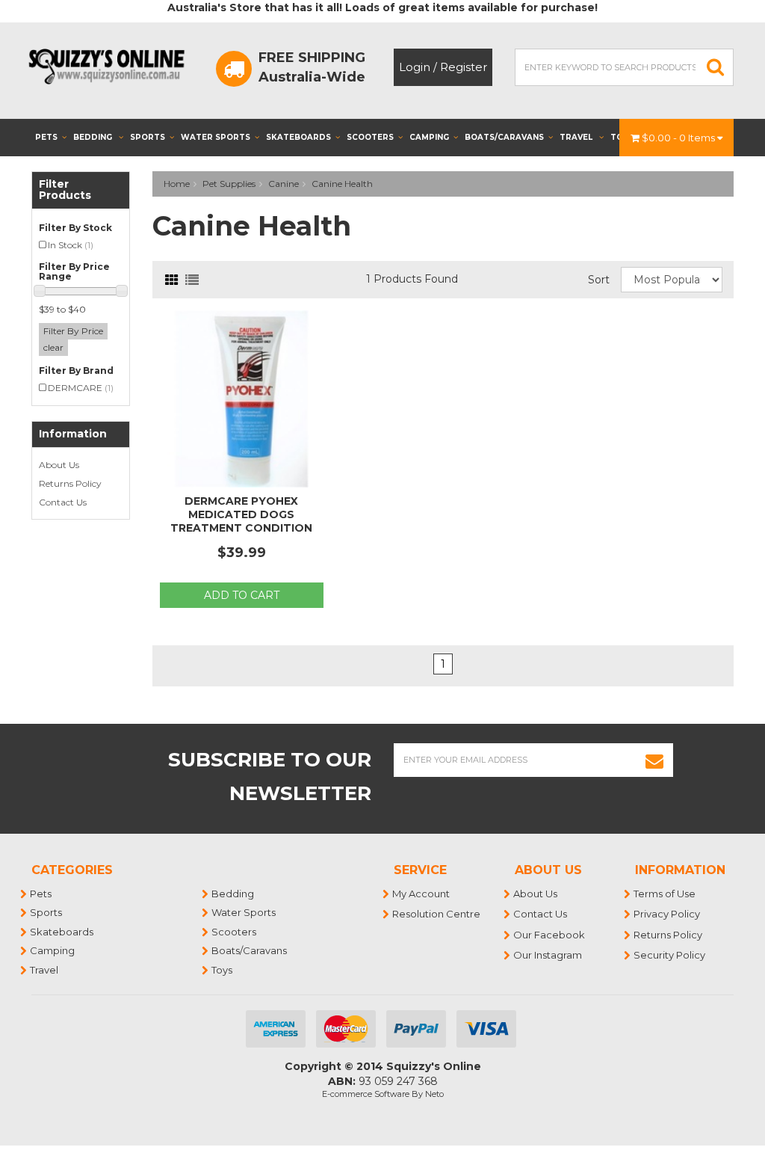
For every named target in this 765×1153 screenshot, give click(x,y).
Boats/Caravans (504, 137)
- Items (679, 138)
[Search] (716, 67)
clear (53, 347)
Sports (147, 137)
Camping (429, 137)
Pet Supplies (228, 183)
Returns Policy (70, 483)
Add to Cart (241, 595)
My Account (422, 894)
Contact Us (63, 502)
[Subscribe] (655, 760)
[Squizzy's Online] (110, 66)
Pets (46, 137)
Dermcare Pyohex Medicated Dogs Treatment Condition (241, 514)
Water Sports (215, 137)
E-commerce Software (365, 1094)
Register (463, 67)
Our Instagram (548, 955)
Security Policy (670, 955)
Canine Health (342, 183)
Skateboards (298, 137)
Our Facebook (550, 935)
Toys (222, 970)
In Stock (70, 244)
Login (414, 67)
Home (177, 183)
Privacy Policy (667, 914)
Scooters (370, 137)
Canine (283, 183)
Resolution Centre (437, 914)
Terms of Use (665, 894)
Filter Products (65, 190)
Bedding (93, 137)
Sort (599, 279)
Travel (577, 137)
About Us (59, 464)
